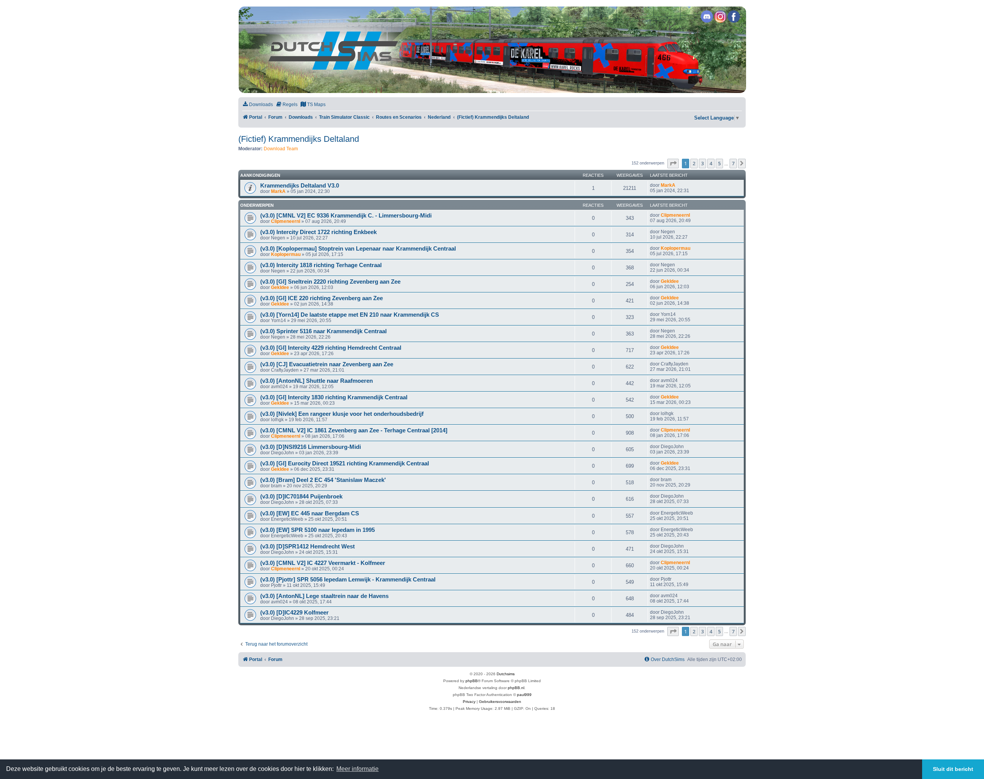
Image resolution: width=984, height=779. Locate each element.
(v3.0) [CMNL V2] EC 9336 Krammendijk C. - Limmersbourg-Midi (346, 216)
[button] (673, 163)
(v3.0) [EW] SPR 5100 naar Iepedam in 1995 (317, 530)
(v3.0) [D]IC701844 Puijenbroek (301, 496)
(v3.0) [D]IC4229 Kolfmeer (294, 613)
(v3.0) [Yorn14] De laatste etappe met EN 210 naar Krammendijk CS (349, 315)
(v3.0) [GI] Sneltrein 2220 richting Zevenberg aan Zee (330, 282)
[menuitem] (257, 105)
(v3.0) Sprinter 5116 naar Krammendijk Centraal (323, 331)
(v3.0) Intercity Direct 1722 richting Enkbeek (318, 232)
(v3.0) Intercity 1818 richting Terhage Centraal (321, 265)
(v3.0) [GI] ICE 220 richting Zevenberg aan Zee (321, 298)
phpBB (471, 681)
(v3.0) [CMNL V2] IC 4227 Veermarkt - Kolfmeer (322, 563)
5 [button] (719, 163)
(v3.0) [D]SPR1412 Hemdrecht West (307, 546)
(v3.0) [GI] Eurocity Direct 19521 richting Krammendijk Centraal (344, 463)
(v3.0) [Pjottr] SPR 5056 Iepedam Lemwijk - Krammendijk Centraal (347, 579)
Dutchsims (506, 674)
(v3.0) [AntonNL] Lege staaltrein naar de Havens (324, 596)
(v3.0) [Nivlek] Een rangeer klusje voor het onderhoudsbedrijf (342, 414)
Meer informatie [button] (357, 769)
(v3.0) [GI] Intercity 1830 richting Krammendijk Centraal (333, 397)
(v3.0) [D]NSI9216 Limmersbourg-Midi (310, 447)
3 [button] (702, 163)
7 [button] (733, 163)
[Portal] (491, 50)
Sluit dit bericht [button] (953, 769)
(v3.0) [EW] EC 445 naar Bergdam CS (309, 513)
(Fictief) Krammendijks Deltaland (298, 139)
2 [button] (694, 163)
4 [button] (711, 163)
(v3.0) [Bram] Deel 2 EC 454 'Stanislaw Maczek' (323, 480)
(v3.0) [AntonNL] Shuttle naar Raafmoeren (316, 381)
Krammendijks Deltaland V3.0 (299, 186)
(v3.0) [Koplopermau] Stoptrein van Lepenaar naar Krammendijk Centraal (358, 249)
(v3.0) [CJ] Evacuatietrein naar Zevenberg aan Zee (326, 364)
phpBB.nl (516, 688)
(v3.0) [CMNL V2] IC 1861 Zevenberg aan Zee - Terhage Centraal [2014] (353, 430)
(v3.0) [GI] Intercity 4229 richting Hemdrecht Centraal (330, 348)
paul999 (524, 695)
